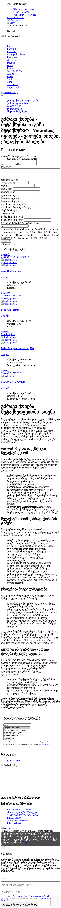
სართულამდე (9, 201)
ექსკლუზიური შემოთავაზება (22, 815)
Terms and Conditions (17, 820)
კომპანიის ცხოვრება (24, 15)
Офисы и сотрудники (24, 9)
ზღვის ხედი (22, 229)
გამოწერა (9, 739)
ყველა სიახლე (15, 760)
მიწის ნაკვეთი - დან (12, 216)
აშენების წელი (9, 210)
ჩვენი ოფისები (21, 12)
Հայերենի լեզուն (17, 54)
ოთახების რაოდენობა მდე (16, 207)
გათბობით (10, 232)
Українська (12, 84)
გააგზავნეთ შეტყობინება (19, 904)
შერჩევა (6, 241)
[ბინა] (21, 161)
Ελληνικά (11, 48)
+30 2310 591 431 (15, 17)
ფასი (4, 185)
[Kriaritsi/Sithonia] (17, 735)
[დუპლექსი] (21, 164)
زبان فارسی (13, 74)
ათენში (5, 277)
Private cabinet (14, 823)
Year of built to (8, 213)
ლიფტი (8, 229)
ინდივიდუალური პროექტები (23, 812)
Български (12, 57)
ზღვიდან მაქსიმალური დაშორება (20, 223)
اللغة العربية (13, 87)
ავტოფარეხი (39, 229)
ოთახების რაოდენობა (13, 204)
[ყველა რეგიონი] (17, 728)
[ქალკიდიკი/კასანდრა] (17, 730)
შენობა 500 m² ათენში (13, 382)
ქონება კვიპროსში (17, 103)
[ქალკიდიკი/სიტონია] (17, 733)
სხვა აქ (26, 842)
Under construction (25, 235)
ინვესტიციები (14, 109)
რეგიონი (6, 167)
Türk (9, 82)
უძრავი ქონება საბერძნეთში (22, 100)
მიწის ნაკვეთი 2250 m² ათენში (17, 348)
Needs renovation (22, 238)
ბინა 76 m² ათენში (11, 310)
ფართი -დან (8, 192)
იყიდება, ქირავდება (12, 156)
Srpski (10, 79)
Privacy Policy (46, 744)
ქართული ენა (14, 71)
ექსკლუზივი (40, 238)
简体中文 (12, 60)
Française (11, 68)
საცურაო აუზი (27, 232)
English (10, 46)
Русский (11, 51)
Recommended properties (19, 809)
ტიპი (3, 164)
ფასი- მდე (6, 189)
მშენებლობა (14, 106)
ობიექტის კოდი (10, 180)
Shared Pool (44, 232)
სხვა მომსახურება (17, 111)
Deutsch (11, 62)
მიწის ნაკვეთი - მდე (12, 220)
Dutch (10, 65)
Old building (43, 235)
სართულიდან (9, 198)
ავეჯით (54, 229)
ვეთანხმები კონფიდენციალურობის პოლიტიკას (26, 896)
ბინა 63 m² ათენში (11, 271)
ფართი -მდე (8, 195)
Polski (10, 76)
